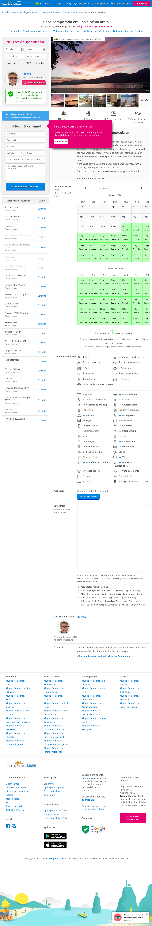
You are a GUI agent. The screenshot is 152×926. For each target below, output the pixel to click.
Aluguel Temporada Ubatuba (16, 682)
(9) (51, 12)
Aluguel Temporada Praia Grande (18, 712)
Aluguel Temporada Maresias (16, 727)
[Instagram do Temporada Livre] (15, 826)
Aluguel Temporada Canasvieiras (54, 720)
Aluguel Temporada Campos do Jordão (16, 742)
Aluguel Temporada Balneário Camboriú (54, 727)
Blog (69, 3)
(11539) (9, 12)
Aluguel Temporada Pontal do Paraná (130, 705)
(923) (29, 12)
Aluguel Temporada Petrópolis (92, 727)
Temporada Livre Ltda (60, 858)
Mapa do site (12, 798)
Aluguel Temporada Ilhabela (16, 735)
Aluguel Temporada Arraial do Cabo (92, 705)
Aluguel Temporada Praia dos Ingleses (56, 712)
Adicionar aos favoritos (37, 31)
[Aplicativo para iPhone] (55, 847)
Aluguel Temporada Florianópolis (54, 690)
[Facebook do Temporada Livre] (9, 826)
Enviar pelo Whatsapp (98, 31)
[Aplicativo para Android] (55, 838)
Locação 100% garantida (29, 92)
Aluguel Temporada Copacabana (92, 697)
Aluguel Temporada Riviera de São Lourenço (18, 720)
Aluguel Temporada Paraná (130, 682)
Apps (59, 3)
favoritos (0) (83, 3)
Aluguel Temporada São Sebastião (18, 690)
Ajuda (48, 3)
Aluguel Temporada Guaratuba (130, 690)
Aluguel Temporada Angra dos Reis (95, 720)
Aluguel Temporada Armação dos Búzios (92, 712)
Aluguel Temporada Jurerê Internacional (54, 735)
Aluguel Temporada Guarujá (16, 705)
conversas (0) (101, 3)
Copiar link (13, 31)
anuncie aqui (88, 799)
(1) (75, 12)
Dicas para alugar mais (55, 817)
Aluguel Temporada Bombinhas (54, 682)
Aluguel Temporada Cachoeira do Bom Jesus (56, 742)
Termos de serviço (15, 806)
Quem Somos (12, 783)
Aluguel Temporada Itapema (54, 697)
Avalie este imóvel (88, 496)
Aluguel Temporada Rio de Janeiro (93, 682)
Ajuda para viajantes (54, 787)
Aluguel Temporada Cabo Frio (94, 690)
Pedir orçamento (35, 82)
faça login (87, 778)
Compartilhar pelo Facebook (129, 31)
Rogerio (26, 73)
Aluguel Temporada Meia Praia (56, 705)
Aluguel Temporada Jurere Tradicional (54, 750)
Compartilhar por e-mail (68, 31)
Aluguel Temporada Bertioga (16, 697)
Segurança (49, 783)
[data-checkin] (15, 49)
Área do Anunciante (120, 3)
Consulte (41, 208)
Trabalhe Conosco (15, 809)
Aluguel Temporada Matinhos (130, 697)
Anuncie (140, 3)
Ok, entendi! (61, 141)
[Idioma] (38, 3)
